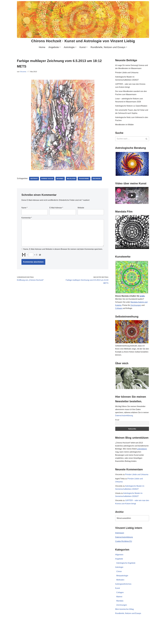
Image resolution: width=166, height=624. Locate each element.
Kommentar (26, 218)
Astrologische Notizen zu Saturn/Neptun (131, 106)
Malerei (119, 597)
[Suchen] (146, 138)
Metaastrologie (122, 576)
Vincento (23, 71)
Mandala (119, 601)
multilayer (71, 178)
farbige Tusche (47, 178)
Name (24, 208)
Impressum (119, 533)
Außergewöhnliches (123, 584)
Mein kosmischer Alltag (124, 609)
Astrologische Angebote (125, 563)
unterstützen (142, 449)
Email (117, 420)
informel (60, 178)
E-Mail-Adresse (56, 208)
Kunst (117, 588)
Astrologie (119, 567)
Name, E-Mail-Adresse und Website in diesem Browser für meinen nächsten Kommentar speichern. (63, 249)
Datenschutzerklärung (124, 415)
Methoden (120, 580)
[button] (60, 47)
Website (81, 208)
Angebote (119, 559)
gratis (142, 296)
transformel (84, 178)
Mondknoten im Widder (124, 125)
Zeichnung (97, 178)
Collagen (119, 308)
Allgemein (119, 555)
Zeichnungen (135, 305)
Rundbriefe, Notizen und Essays (128, 613)
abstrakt (34, 178)
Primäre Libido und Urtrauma (126, 72)
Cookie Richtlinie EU (123, 541)
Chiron (119, 571)
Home (42, 47)
